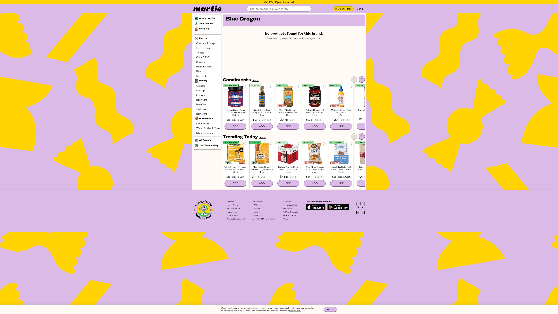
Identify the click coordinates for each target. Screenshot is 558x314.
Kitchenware (202, 123)
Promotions (257, 201)
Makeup (200, 90)
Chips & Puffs (203, 57)
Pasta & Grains (204, 66)
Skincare (200, 85)
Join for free (344, 8)
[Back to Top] (360, 204)
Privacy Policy (232, 215)
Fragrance (201, 95)
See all (255, 80)
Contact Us (257, 215)
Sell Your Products (290, 212)
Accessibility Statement (236, 219)
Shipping (256, 208)
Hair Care (201, 104)
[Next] (362, 79)
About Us (231, 201)
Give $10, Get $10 (290, 215)
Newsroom (287, 208)
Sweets (200, 52)
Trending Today (240, 137)
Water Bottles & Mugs (208, 128)
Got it (330, 309)
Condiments (237, 80)
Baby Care (201, 113)
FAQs (255, 205)
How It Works (232, 205)
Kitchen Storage (204, 132)
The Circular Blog (290, 205)
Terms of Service (233, 208)
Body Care (201, 99)
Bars (198, 71)
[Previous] (354, 79)
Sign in (360, 8)
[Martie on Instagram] (363, 212)
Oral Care (201, 109)
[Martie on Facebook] (357, 212)
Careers (286, 219)
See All (199, 75)
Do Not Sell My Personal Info (264, 219)
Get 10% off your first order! (279, 2)
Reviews (256, 212)
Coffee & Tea (203, 48)
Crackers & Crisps (206, 43)
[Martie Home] (205, 9)
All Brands (287, 201)
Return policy (232, 212)
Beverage (201, 61)
